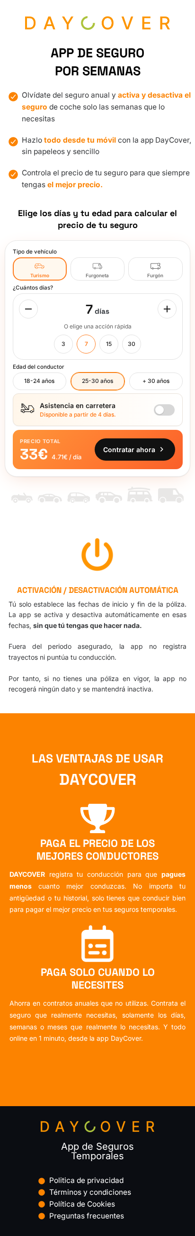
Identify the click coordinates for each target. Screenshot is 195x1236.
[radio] (40, 269)
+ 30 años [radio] (155, 380)
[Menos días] (28, 309)
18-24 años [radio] (39, 380)
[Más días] (167, 309)
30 (131, 343)
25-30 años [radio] (97, 380)
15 (109, 343)
